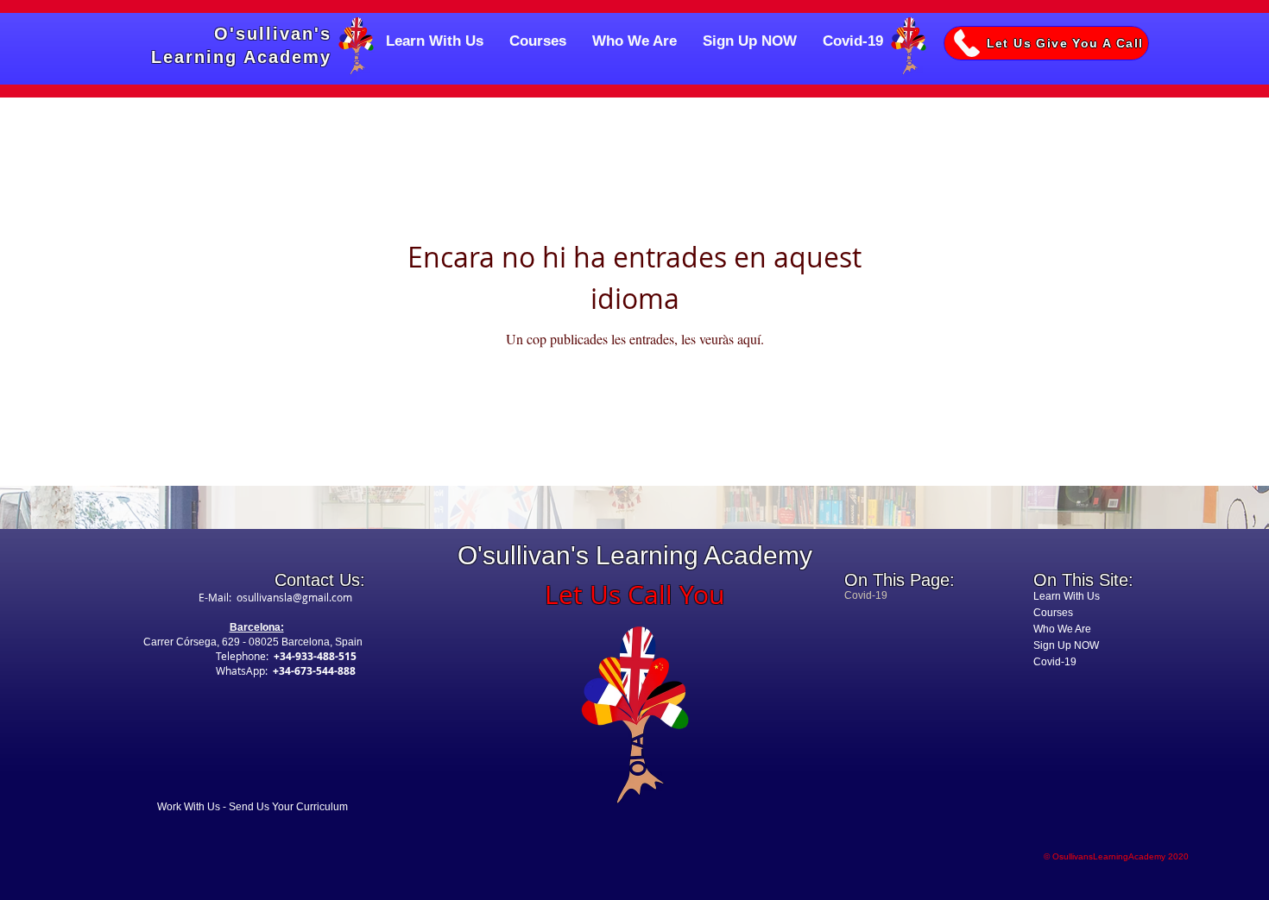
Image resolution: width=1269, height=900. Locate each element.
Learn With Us (1066, 596)
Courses (1053, 613)
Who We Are (1062, 629)
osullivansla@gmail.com (294, 597)
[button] (1046, 43)
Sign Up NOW (1066, 645)
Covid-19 (1054, 662)
